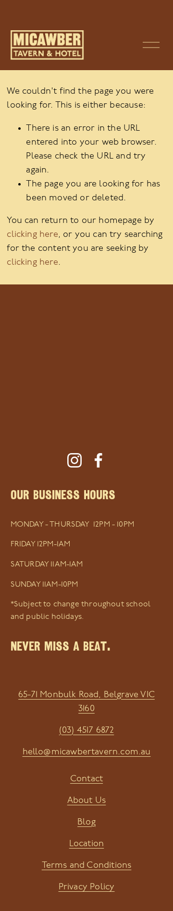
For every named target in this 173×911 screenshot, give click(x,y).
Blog (86, 822)
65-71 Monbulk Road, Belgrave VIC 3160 (86, 702)
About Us (86, 800)
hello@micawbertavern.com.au (87, 752)
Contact (86, 779)
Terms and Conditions (87, 865)
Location (86, 844)
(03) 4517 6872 (86, 730)
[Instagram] (74, 460)
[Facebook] (98, 460)
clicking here (32, 234)
